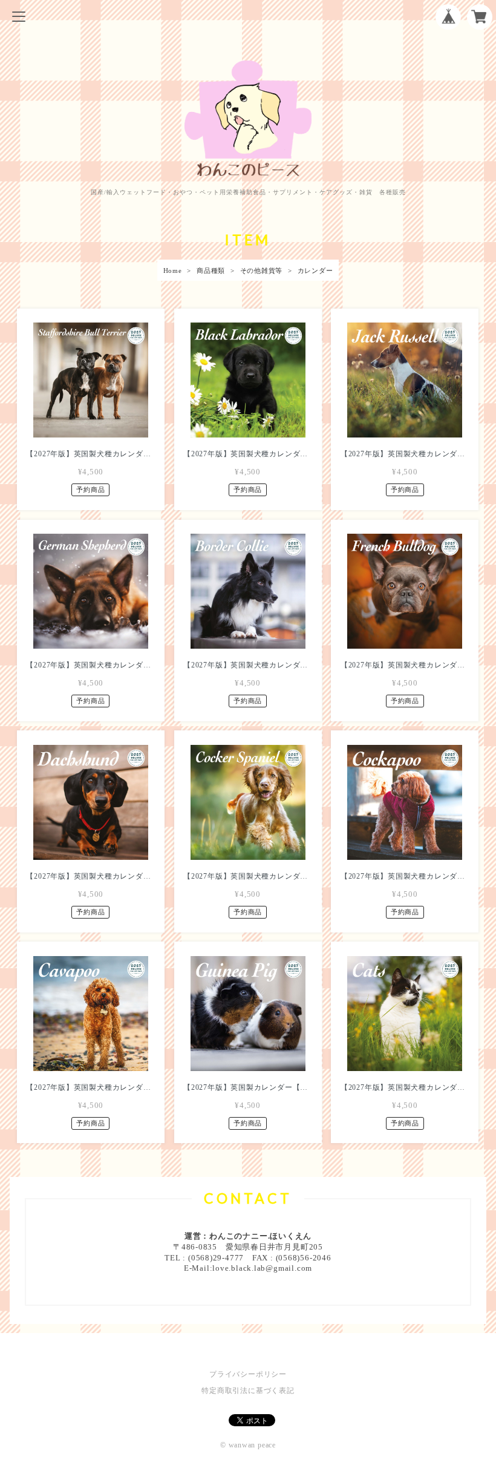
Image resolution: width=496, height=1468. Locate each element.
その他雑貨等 (261, 270)
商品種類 (211, 270)
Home (172, 270)
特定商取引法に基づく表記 (247, 1390)
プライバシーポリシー (248, 1374)
